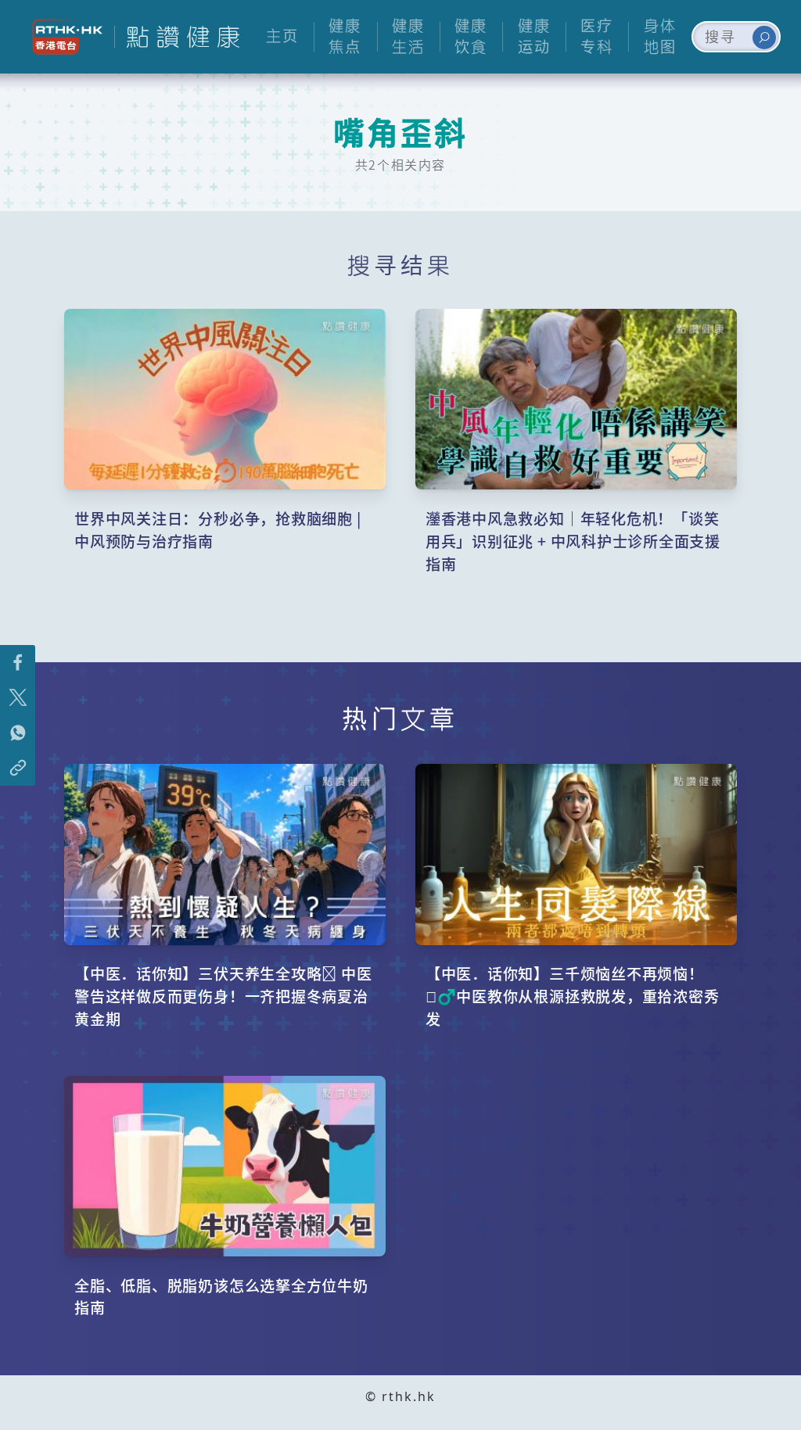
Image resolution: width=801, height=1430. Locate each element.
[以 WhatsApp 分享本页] (17, 733)
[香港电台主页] (61, 37)
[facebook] (17, 662)
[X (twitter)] (17, 697)
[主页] (176, 37)
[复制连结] (17, 768)
